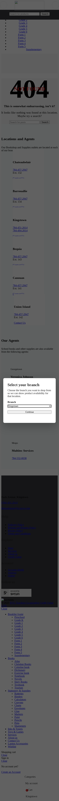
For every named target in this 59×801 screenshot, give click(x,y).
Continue (29, 412)
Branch (12, 402)
